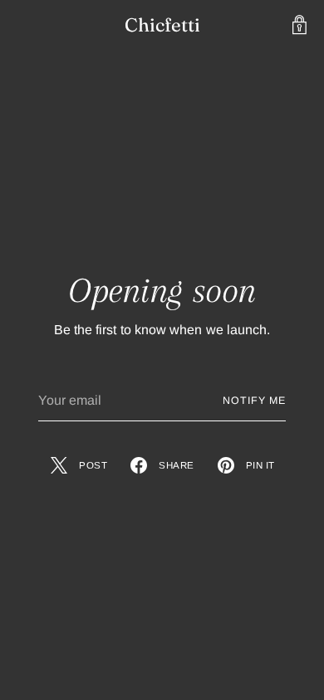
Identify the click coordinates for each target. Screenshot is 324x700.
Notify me (254, 400)
